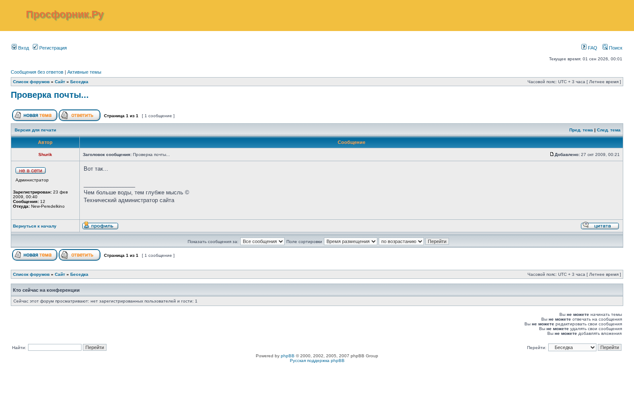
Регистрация (52, 47)
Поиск (615, 47)
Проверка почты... (50, 95)
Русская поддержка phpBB (317, 360)
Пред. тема (581, 130)
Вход (23, 47)
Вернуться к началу (34, 226)
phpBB (288, 355)
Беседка (79, 81)
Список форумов (31, 81)
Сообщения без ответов (37, 72)
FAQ (592, 47)
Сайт (60, 81)
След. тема (609, 130)
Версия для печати (35, 130)
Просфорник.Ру (65, 14)
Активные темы (84, 72)
